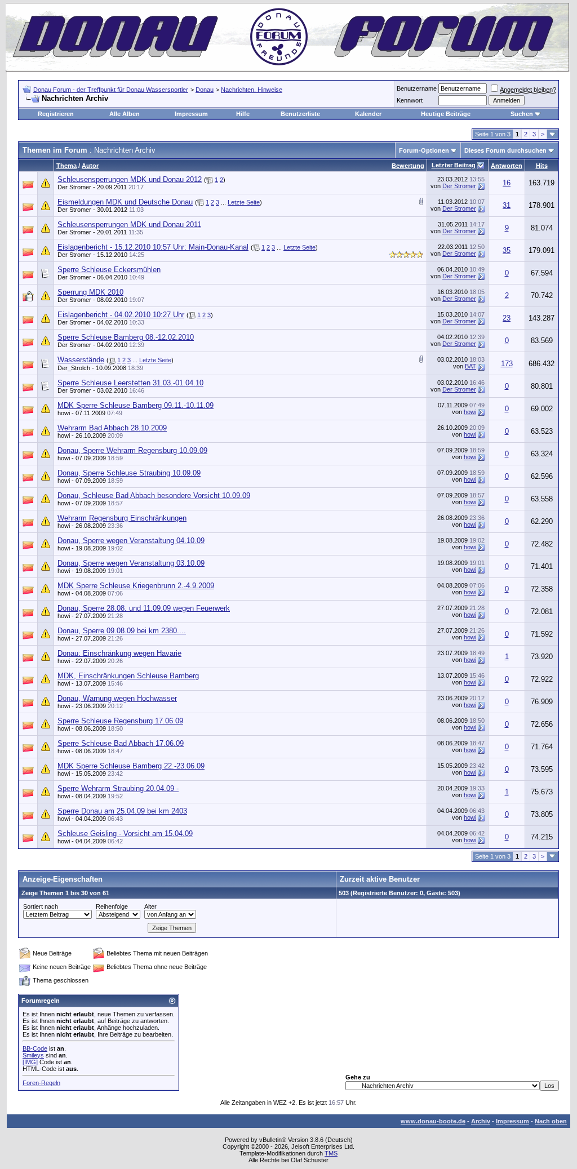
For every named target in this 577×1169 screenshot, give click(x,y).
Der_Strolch (73, 368)
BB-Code (35, 1048)
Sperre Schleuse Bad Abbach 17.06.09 (120, 743)
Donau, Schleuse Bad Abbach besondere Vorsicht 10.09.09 (153, 495)
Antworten (506, 165)
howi (63, 413)
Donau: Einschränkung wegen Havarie (119, 653)
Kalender (368, 113)
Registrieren (56, 113)
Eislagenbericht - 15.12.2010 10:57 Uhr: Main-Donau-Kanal (152, 247)
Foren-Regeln (41, 1082)
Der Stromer (74, 187)
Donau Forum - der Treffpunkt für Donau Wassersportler (110, 89)
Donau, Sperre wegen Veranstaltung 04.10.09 (131, 540)
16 (507, 183)
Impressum (191, 113)
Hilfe (243, 113)
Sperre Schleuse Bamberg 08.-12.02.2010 (125, 337)
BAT (470, 366)
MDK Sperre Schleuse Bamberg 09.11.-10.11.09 (135, 405)
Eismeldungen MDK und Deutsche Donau (125, 202)
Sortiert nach (40, 906)
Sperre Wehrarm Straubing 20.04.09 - (118, 788)
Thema (66, 165)
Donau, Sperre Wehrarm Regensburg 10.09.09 (132, 450)
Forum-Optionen (424, 150)
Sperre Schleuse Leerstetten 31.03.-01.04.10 (130, 383)
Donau (205, 89)
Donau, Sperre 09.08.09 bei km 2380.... (121, 630)
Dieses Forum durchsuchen (505, 150)
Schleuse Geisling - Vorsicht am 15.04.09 (125, 833)
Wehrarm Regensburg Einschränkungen (122, 518)
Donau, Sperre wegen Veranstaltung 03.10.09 (131, 563)
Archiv (480, 1121)
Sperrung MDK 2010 (90, 292)
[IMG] (30, 1062)
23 (507, 318)
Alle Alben (124, 113)
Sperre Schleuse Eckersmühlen (109, 269)
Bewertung (408, 165)
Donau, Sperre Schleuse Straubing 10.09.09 (129, 473)
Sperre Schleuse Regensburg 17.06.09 (120, 721)
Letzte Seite (244, 202)
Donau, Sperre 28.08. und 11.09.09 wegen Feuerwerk (143, 608)
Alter (150, 906)
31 (507, 205)
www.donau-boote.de (433, 1121)
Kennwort (410, 100)
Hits (542, 165)
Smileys (33, 1055)
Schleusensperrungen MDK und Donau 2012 (129, 179)
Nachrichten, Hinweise (251, 89)
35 (507, 250)
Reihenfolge (112, 906)
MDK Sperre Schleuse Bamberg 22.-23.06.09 (131, 766)
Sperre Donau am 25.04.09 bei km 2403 (122, 811)
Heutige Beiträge (446, 113)
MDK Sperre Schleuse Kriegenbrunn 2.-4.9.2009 (135, 585)
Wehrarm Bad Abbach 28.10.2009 (112, 428)
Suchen (522, 113)
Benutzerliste (300, 113)
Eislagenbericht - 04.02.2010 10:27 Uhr (120, 314)
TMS (331, 1153)
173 (507, 363)
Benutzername (417, 88)
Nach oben (551, 1121)
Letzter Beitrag (454, 165)
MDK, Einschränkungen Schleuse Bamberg (128, 676)
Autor (90, 165)
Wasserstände (80, 359)
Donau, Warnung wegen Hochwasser (117, 698)
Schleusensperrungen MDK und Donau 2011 (129, 224)
